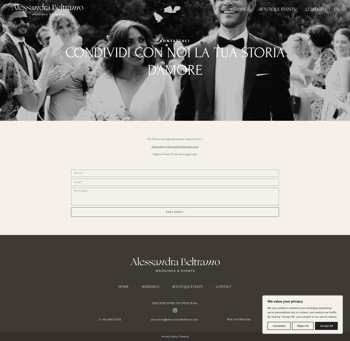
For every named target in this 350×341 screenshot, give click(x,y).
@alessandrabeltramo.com (174, 319)
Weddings (240, 9)
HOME (123, 287)
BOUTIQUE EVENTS (187, 287)
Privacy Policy (169, 336)
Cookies (184, 336)
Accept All (326, 325)
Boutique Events (277, 9)
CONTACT (224, 287)
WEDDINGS (150, 287)
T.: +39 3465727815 (110, 319)
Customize (279, 325)
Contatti (314, 9)
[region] (302, 314)
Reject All (302, 325)
